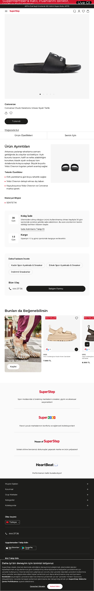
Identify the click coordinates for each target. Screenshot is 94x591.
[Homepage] (14, 11)
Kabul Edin (54, 586)
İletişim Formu (56, 289)
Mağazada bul (12, 130)
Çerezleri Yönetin (37, 586)
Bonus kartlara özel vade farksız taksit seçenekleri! (47, 4)
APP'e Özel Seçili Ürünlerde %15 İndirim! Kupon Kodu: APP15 (47, 6)
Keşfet (13, 366)
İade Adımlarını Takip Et (33, 229)
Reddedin (6, 577)
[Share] (6, 113)
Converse (10, 104)
